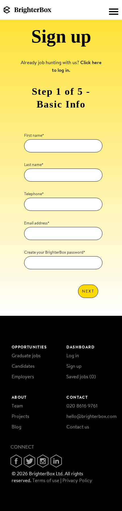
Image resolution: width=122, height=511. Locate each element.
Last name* (33, 164)
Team (17, 405)
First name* (34, 135)
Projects (20, 416)
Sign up (73, 366)
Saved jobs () (81, 376)
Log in (72, 355)
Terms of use (45, 480)
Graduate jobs (26, 355)
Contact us (77, 426)
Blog (16, 426)
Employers (23, 376)
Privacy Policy (77, 480)
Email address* (36, 223)
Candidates (23, 366)
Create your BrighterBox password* (54, 252)
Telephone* (34, 193)
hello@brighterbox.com (91, 416)
